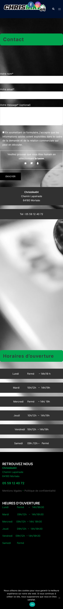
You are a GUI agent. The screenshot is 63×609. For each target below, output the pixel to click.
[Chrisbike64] (24, 8)
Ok (32, 604)
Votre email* (7, 89)
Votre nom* (6, 73)
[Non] (59, 597)
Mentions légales (12, 490)
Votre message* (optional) (15, 104)
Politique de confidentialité (40, 490)
